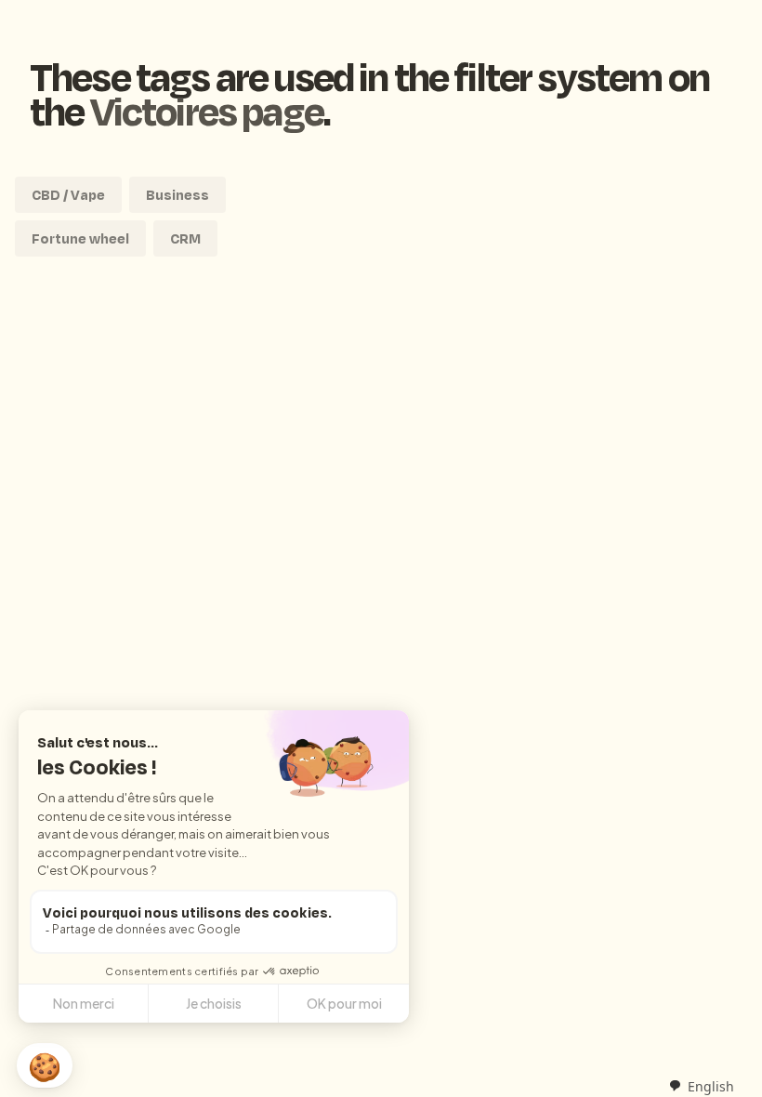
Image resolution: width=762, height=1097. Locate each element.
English (711, 1086)
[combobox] (701, 1086)
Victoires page (206, 110)
